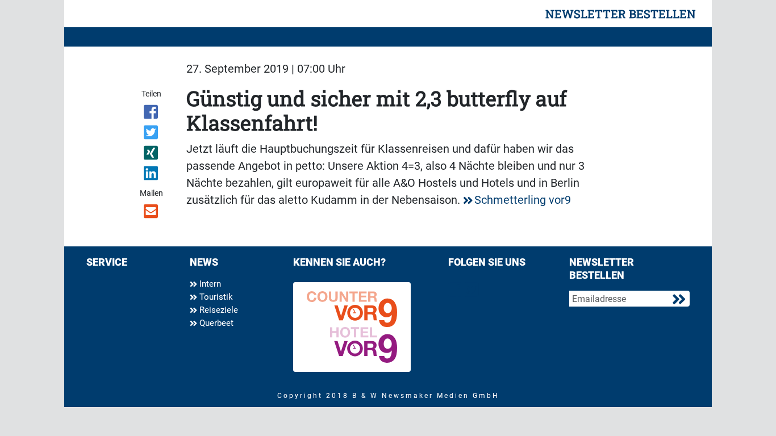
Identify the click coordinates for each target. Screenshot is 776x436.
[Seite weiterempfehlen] (152, 213)
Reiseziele (217, 310)
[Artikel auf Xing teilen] (152, 155)
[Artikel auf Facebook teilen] (152, 114)
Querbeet (215, 323)
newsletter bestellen (620, 13)
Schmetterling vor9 (522, 200)
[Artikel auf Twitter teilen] (152, 134)
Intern (209, 284)
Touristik (215, 297)
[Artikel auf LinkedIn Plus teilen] (152, 175)
